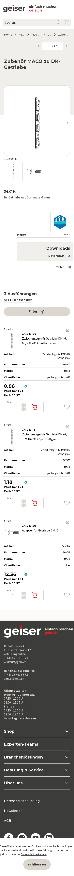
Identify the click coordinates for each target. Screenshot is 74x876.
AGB (7, 821)
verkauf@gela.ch (15, 662)
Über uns (13, 783)
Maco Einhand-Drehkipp (35, 34)
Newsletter (13, 811)
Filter (33, 311)
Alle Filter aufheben (18, 299)
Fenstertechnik (21, 34)
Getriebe (49, 34)
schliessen (37, 864)
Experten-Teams (21, 744)
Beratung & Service (24, 770)
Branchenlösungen (23, 757)
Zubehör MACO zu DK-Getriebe (64, 34)
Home (8, 34)
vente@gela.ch (14, 679)
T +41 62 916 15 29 (16, 658)
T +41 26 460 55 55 (16, 675)
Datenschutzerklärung (22, 801)
